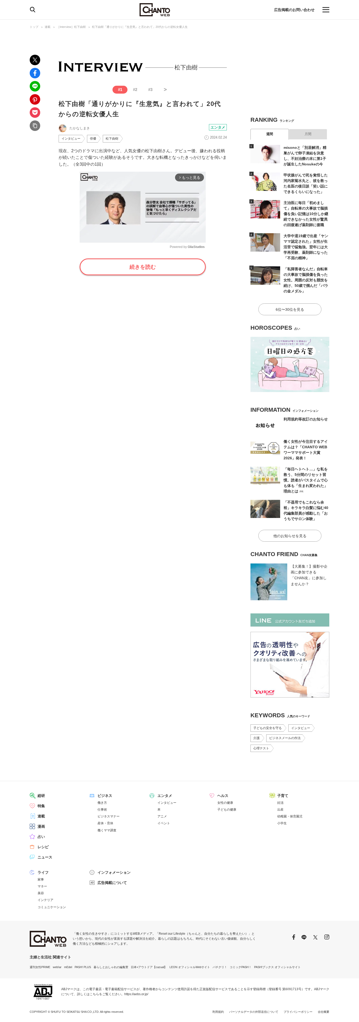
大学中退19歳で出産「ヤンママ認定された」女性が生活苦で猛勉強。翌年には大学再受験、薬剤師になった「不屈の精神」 (306, 247)
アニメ (162, 816)
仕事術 (102, 809)
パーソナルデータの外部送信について (253, 1011)
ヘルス (222, 796)
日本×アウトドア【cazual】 (149, 967)
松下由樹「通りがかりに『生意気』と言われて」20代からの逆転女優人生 (140, 26)
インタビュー (70, 138)
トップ (34, 26)
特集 (41, 806)
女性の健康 (225, 803)
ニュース (45, 857)
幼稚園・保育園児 (289, 816)
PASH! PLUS (83, 967)
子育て (282, 796)
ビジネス (105, 796)
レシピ (43, 847)
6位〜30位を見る (290, 309)
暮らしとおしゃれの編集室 (111, 967)
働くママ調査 (107, 830)
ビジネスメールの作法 (285, 738)
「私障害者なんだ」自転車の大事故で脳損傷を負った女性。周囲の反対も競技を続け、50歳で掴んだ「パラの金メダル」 (306, 280)
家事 (41, 879)
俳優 (93, 138)
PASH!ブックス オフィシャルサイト (277, 967)
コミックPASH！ (241, 967)
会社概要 (323, 1011)
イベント (163, 823)
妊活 (280, 803)
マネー (42, 886)
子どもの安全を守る (267, 728)
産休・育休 (105, 823)
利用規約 (218, 1011)
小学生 (282, 823)
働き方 (102, 803)
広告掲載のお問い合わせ (294, 10)
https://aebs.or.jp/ (136, 994)
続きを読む (143, 267)
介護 (256, 738)
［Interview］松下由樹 (71, 26)
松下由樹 (112, 138)
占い (41, 837)
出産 (280, 809)
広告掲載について (112, 883)
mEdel (68, 967)
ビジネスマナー (109, 816)
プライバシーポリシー (298, 1011)
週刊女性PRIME (40, 967)
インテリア (45, 900)
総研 (41, 796)
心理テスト (261, 748)
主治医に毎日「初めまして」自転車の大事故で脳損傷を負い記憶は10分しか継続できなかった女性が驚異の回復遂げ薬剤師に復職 (306, 214)
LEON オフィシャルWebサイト (190, 967)
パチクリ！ (220, 967)
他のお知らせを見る (289, 536)
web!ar (57, 967)
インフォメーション (114, 872)
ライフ (43, 872)
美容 (41, 893)
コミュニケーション (52, 907)
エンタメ (218, 127)
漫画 (41, 826)
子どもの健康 (226, 809)
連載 (47, 26)
